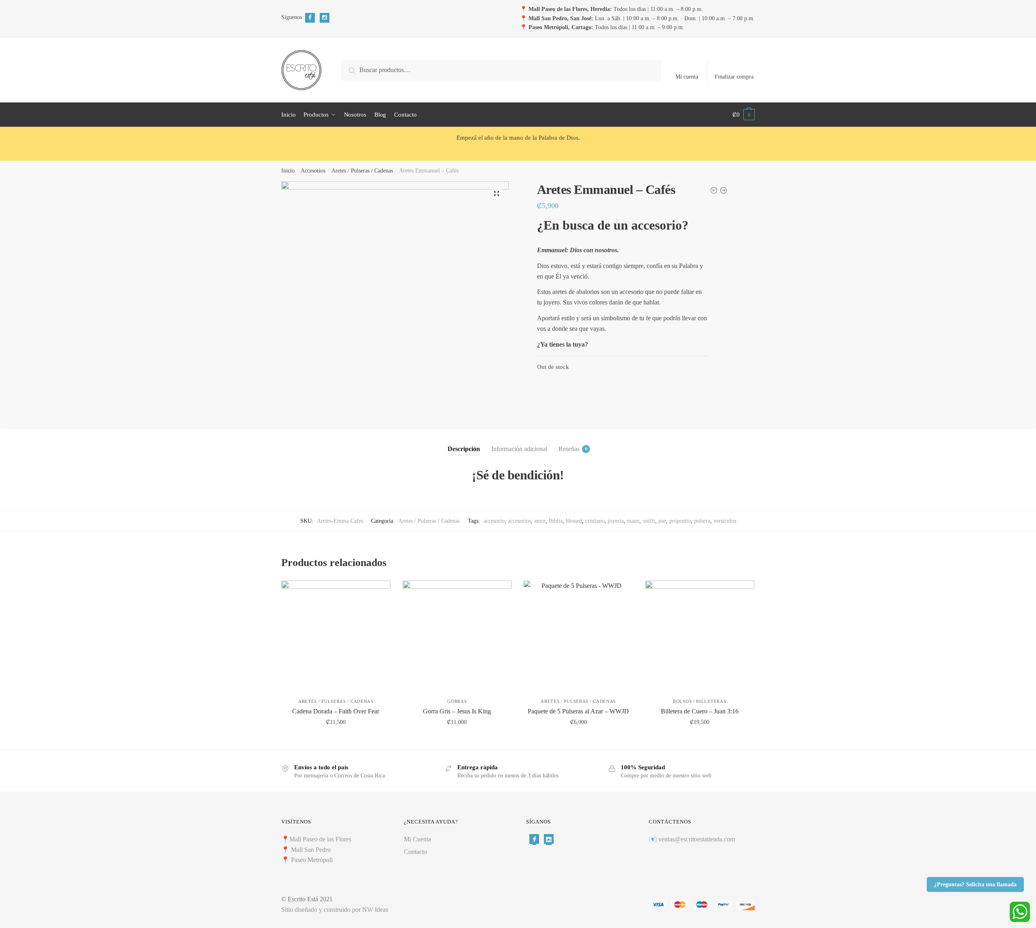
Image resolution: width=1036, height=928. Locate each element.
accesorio (494, 521)
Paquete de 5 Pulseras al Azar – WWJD (578, 711)
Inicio (288, 171)
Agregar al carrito (336, 740)
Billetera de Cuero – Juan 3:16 (700, 711)
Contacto (415, 851)
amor (540, 521)
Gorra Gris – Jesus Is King (457, 711)
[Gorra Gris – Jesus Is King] (457, 635)
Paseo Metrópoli (312, 859)
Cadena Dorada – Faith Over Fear (335, 711)
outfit (649, 521)
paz (662, 521)
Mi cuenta (686, 77)
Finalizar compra (734, 77)
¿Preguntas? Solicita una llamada (975, 884)
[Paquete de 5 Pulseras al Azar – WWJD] (578, 635)
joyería (616, 521)
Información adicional (519, 448)
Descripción (464, 448)
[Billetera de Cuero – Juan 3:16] (699, 635)
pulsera (702, 521)
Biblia (556, 521)
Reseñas (569, 448)
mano (633, 521)
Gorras (457, 701)
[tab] (464, 442)
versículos (724, 521)
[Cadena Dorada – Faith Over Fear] (336, 635)
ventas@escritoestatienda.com (696, 839)
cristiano (595, 521)
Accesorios (313, 171)
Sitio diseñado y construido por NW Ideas (334, 909)
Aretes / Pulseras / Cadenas (362, 171)
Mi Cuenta (417, 839)
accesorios (519, 521)
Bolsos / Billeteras (699, 701)
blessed (574, 521)
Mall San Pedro (311, 849)
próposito (680, 521)
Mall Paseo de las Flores (320, 839)
